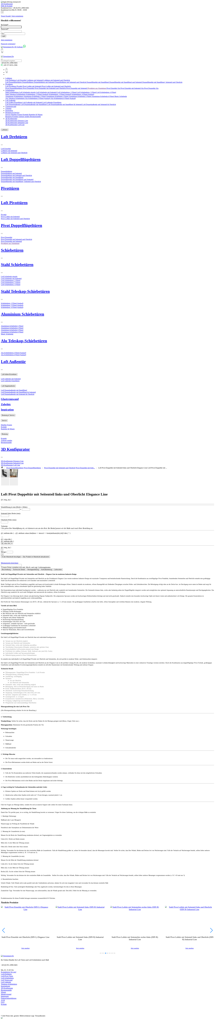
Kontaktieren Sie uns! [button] (8, 972)
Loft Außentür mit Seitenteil (33, 102)
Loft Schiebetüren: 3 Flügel (87, 92)
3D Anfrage (18, 47)
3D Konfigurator (7, 4)
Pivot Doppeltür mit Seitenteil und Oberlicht (50, 88)
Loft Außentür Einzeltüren (52, 102)
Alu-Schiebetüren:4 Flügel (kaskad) (63, 98)
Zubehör (8, 108)
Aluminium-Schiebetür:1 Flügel (34, 96)
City (2, 34)
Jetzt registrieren (6, 40)
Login (3, 36)
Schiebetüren (10, 90)
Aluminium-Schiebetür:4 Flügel (103, 96)
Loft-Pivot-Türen (7, 976)
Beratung (8, 117)
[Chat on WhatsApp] (24, 47)
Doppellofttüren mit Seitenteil (44, 82)
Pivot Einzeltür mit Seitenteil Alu (132, 88)
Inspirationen (5, 986)
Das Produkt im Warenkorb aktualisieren (36, 557)
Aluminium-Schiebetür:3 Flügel (80, 96)
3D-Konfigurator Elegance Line (16, 121)
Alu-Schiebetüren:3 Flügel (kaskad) (38, 98)
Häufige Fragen (17, 115)
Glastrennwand (10, 106)
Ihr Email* (4, 25)
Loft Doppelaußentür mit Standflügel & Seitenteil (65, 104)
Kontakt (26, 115)
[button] (100, 953)
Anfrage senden (24, 117)
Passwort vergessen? (8, 44)
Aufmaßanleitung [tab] (46, 569)
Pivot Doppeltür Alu (151, 88)
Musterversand (6, 994)
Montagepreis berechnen (9, 563)
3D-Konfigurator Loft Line (15, 125)
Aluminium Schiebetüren (14, 96)
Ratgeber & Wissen (35, 115)
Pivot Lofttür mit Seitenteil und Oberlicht (56, 86)
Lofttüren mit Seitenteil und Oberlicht (56, 80)
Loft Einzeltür (21, 80)
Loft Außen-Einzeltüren (14, 102)
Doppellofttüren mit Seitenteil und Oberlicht (71, 82)
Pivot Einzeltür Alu (113, 88)
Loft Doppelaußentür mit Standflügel (34, 104)
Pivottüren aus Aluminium (97, 88)
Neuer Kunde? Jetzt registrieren (12, 16)
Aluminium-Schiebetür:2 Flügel (57, 96)
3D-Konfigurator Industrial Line (16, 123)
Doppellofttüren (28, 82)
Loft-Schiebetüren (7, 978)
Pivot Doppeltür (29, 88)
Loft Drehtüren (10, 80)
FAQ (2, 1002)
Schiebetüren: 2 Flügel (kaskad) (37, 94)
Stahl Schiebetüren (12, 92)
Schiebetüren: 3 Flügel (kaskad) (60, 94)
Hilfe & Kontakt (6, 6)
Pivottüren (9, 84)
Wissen (3, 992)
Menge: (3, 552)
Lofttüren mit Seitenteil (35, 80)
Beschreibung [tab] (6, 569)
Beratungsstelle (35, 117)
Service (8, 115)
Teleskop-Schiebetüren (9, 984)
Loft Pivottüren (11, 86)
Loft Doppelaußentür (13, 104)
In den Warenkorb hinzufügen (11, 557)
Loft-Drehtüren (6, 974)
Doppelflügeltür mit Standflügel (98, 82)
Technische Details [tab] (19, 569)
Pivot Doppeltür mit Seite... (85, 468)
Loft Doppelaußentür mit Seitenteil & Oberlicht (99, 104)
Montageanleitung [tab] (33, 569)
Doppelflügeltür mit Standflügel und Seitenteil (125, 82)
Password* (5, 29)
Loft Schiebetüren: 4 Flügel (106, 92)
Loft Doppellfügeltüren (13, 82)
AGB (3, 1000)
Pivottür (20, 86)
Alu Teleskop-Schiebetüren (15, 98)
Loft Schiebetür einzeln (27, 92)
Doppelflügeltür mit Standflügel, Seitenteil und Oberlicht (162, 82)
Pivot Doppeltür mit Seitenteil (77, 88)
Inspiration (9, 110)
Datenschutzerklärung (8, 998)
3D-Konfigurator (7, 988)
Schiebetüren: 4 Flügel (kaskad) (83, 94)
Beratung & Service (12, 112)
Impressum (5, 996)
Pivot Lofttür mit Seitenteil (32, 86)
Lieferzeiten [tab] (58, 569)
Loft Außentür (10, 100)
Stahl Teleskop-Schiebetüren (15, 94)
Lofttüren (8, 78)
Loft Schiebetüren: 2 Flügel (67, 92)
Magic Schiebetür (120, 96)
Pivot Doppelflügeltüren (14, 88)
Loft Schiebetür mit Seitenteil (46, 92)
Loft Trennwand (6, 980)
